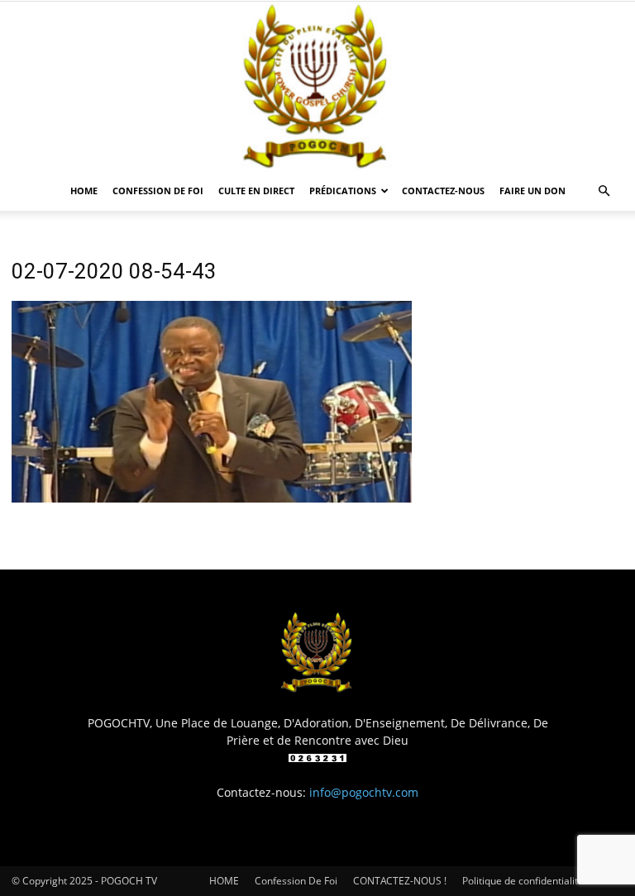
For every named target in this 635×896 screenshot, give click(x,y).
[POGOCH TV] (317, 86)
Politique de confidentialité (523, 881)
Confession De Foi (157, 190)
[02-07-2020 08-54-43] (212, 498)
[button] (603, 191)
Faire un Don (532, 190)
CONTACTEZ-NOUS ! (399, 881)
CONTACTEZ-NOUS (443, 190)
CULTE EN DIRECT (256, 190)
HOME (84, 190)
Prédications (342, 190)
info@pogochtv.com (363, 792)
